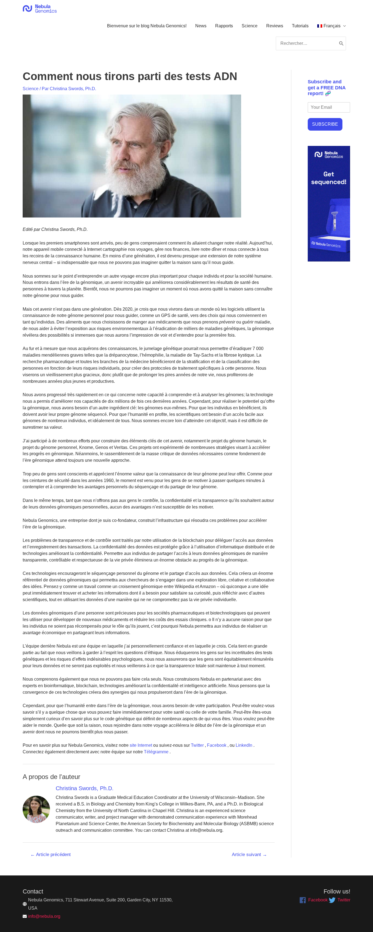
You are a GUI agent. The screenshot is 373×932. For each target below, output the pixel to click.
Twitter (197, 745)
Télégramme (155, 751)
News (200, 25)
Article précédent (50, 854)
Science (249, 25)
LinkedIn (243, 745)
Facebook (216, 745)
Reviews (274, 25)
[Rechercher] (341, 43)
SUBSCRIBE (325, 124)
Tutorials (300, 25)
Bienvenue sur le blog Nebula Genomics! (147, 25)
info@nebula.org (44, 916)
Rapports (224, 25)
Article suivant (249, 854)
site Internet (140, 745)
